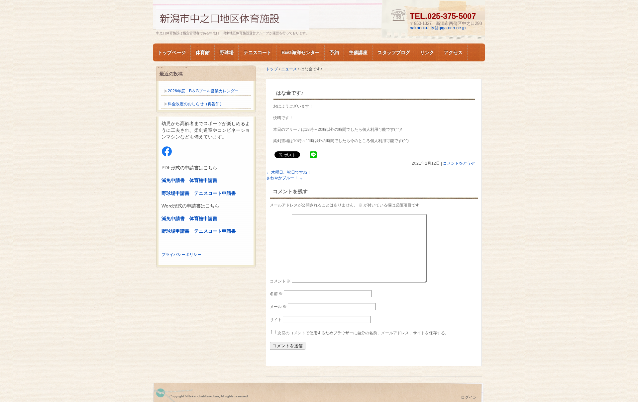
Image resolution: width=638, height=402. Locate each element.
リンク (427, 52)
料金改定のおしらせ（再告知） (196, 104)
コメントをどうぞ (459, 163)
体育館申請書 (203, 180)
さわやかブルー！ (284, 178)
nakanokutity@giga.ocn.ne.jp (438, 27)
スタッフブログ (393, 52)
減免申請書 (173, 180)
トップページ (172, 52)
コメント (280, 281)
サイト (276, 319)
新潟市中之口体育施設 (232, 17)
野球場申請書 (175, 193)
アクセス (453, 52)
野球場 (227, 52)
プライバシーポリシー (181, 254)
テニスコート (257, 52)
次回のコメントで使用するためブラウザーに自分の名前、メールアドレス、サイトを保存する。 (363, 333)
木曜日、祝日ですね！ (288, 172)
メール (278, 306)
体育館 (203, 52)
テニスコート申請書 (215, 193)
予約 (334, 52)
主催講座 (358, 52)
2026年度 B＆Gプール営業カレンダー (203, 91)
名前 (276, 293)
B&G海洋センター (300, 52)
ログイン (469, 397)
